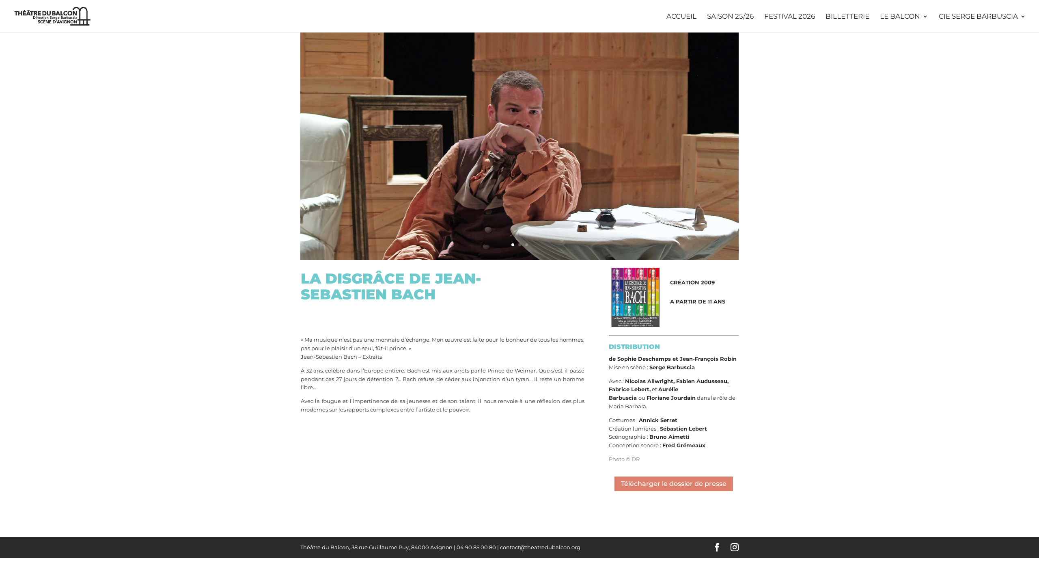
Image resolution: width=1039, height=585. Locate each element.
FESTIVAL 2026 (789, 16)
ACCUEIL (681, 16)
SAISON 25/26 (730, 16)
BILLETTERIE (847, 16)
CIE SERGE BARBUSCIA (978, 16)
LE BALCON (900, 16)
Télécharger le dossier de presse (673, 484)
